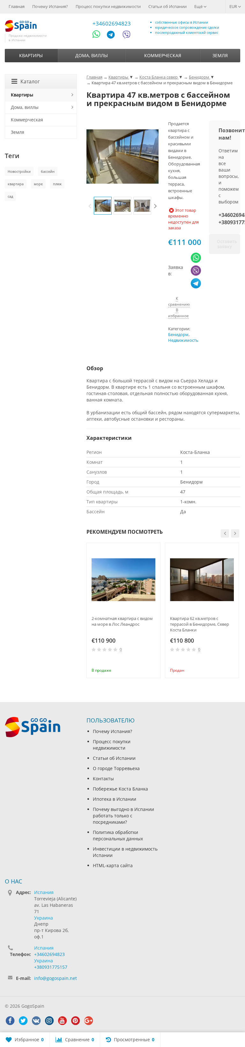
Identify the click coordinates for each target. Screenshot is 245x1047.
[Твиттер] (23, 1021)
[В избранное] (153, 661)
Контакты (103, 779)
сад (10, 196)
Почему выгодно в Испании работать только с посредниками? (123, 815)
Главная (17, 6)
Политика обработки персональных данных (118, 835)
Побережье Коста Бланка (120, 789)
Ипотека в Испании (114, 799)
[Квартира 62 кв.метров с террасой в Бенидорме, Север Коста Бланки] (202, 580)
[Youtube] (62, 1021)
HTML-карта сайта (113, 865)
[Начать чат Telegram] (113, 36)
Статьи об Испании (167, 6)
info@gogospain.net (55, 978)
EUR (233, 6)
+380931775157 (50, 967)
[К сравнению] (142, 661)
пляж (57, 183)
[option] (103, 206)
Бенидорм (178, 334)
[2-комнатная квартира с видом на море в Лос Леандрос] (123, 580)
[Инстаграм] (49, 1021)
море (38, 183)
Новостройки (19, 171)
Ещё (199, 6)
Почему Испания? (50, 6)
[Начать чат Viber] (126, 36)
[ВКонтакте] (36, 1021)
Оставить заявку (227, 244)
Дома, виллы (91, 55)
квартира (16, 183)
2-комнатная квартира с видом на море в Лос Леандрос (122, 621)
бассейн (48, 171)
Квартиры (31, 55)
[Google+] (88, 1021)
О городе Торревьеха (116, 768)
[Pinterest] (75, 1021)
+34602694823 (112, 23)
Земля (220, 55)
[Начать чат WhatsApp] (99, 36)
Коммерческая (162, 55)
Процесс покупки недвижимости (108, 6)
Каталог (30, 81)
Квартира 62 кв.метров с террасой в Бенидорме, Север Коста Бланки (199, 624)
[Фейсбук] (10, 1021)
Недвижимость (183, 340)
